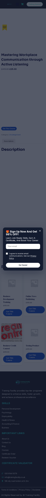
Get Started (23, 265)
